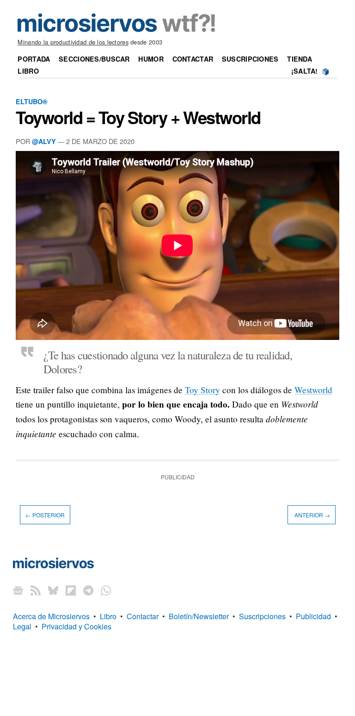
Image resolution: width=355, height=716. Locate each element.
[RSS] (36, 590)
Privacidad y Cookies (76, 626)
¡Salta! (304, 70)
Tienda (299, 58)
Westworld (313, 390)
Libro (28, 70)
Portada (34, 58)
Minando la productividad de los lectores (73, 42)
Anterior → (311, 515)
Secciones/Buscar (94, 58)
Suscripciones (250, 58)
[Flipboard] (71, 590)
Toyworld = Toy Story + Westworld (138, 117)
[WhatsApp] (106, 590)
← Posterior (45, 515)
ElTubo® (32, 101)
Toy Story (202, 390)
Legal (22, 626)
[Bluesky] (53, 590)
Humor (150, 58)
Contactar (193, 58)
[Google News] (18, 590)
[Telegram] (88, 590)
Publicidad (313, 616)
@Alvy (44, 141)
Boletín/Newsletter (199, 616)
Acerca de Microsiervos (51, 616)
